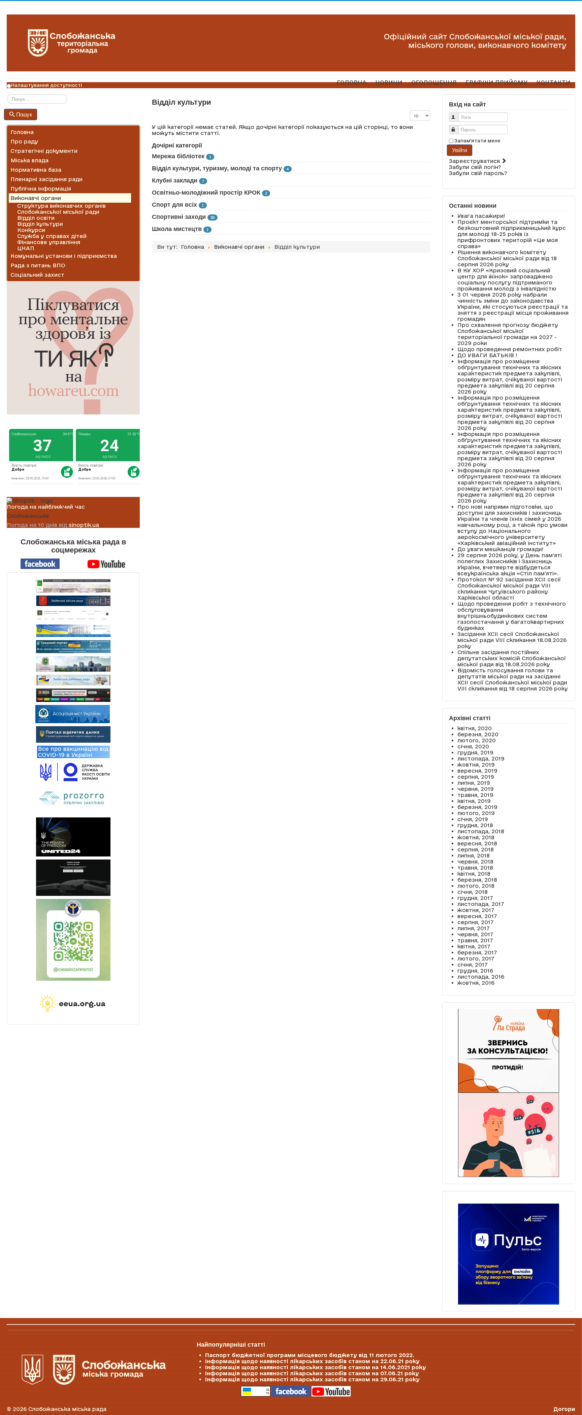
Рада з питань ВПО (37, 265)
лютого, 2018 (475, 886)
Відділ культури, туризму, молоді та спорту (217, 168)
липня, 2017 (473, 928)
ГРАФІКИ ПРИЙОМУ (496, 82)
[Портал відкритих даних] (73, 734)
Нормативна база (35, 170)
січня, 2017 (472, 965)
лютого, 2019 (476, 813)
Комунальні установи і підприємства (63, 256)
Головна (22, 132)
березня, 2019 (477, 807)
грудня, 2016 (475, 971)
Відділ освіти (36, 218)
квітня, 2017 (473, 946)
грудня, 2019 (475, 752)
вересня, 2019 (477, 771)
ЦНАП (25, 248)
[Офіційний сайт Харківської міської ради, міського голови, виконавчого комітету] (73, 586)
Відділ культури (40, 224)
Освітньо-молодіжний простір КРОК (206, 192)
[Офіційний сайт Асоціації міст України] (72, 713)
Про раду (24, 141)
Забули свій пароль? (478, 173)
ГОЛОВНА (351, 82)
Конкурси (31, 230)
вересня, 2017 (477, 916)
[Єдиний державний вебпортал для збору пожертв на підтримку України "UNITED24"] (73, 836)
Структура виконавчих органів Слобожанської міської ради (61, 209)
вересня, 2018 (477, 843)
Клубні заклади (174, 180)
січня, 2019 (472, 819)
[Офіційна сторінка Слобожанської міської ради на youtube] (106, 563)
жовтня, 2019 (476, 765)
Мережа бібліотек (178, 156)
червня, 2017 (475, 934)
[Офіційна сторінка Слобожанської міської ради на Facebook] (40, 563)
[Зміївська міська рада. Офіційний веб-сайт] (73, 601)
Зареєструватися (475, 161)
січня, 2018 (472, 892)
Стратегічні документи (43, 151)
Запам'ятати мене (477, 140)
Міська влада (29, 160)
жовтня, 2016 (475, 983)
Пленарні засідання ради (46, 179)
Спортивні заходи (179, 216)
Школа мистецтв (177, 229)
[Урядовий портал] (73, 646)
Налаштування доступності (46, 85)
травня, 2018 (475, 868)
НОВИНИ (388, 82)
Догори (564, 1409)
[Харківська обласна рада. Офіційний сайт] (73, 664)
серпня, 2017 (475, 922)
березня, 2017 (477, 952)
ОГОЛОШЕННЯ (434, 82)
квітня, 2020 (474, 728)
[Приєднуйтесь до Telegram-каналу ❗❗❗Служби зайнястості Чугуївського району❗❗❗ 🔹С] (73, 940)
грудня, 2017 (475, 898)
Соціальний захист (37, 275)
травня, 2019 (475, 795)
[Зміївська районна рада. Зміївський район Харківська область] (73, 680)
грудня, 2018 (475, 825)
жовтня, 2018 (475, 837)
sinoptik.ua (84, 525)
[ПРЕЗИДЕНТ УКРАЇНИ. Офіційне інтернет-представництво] (73, 615)
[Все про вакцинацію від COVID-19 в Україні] (73, 751)
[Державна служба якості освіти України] (73, 771)
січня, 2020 (473, 746)
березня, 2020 (477, 734)
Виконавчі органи (35, 198)
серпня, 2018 (475, 849)
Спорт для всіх (174, 204)
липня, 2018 (473, 855)
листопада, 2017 (480, 904)
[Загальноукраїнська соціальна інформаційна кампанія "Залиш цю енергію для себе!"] (73, 1004)
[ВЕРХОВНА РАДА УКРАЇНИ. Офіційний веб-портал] (73, 631)
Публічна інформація (40, 189)
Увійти (459, 150)
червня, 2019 (475, 789)
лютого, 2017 (475, 958)
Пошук (24, 114)
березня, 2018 (477, 880)
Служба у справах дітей (52, 236)
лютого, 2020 (476, 740)
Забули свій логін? (475, 167)
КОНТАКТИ (553, 82)
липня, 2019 (473, 783)
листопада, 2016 (480, 977)
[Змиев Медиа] (73, 695)
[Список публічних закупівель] (73, 799)
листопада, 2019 (481, 758)
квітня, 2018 (473, 874)
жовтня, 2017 (475, 910)
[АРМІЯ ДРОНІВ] (73, 878)
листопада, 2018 (480, 831)
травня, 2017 (475, 940)
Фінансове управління (48, 242)
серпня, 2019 (475, 777)
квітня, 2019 (474, 801)
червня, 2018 (475, 861)
